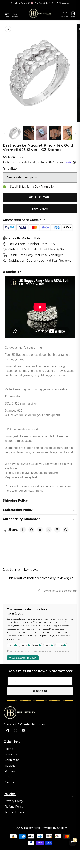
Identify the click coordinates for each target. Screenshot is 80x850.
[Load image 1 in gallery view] (15, 133)
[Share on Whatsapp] (66, 530)
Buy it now (40, 208)
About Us (11, 754)
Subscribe (40, 691)
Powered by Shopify (54, 828)
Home (9, 749)
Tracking (10, 765)
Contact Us (12, 760)
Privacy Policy (14, 801)
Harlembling (32, 828)
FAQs (8, 776)
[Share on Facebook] (31, 530)
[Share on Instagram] (57, 530)
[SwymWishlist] (65, 13)
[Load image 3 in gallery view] (41, 133)
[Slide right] (76, 134)
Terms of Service (15, 812)
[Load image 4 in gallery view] (55, 133)
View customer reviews (22, 657)
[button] (7, 13)
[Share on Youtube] (40, 530)
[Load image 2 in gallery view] (28, 133)
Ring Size (10, 168)
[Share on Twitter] (49, 530)
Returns (10, 771)
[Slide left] (4, 134)
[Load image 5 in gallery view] (68, 133)
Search (9, 782)
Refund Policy (14, 806)
